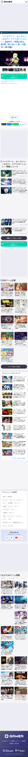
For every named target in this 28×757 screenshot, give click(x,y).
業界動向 (5, 512)
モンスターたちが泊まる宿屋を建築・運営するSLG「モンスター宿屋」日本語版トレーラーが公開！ (20, 294)
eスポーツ (12, 512)
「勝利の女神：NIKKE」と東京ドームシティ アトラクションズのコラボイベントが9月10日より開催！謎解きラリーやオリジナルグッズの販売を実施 (7, 684)
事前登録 (10, 496)
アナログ (20, 500)
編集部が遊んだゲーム (18, 522)
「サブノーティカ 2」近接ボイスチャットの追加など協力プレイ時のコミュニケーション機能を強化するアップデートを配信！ (20, 608)
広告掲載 (11, 743)
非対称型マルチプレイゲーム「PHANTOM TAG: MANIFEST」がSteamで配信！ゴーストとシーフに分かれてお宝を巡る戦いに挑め (21, 668)
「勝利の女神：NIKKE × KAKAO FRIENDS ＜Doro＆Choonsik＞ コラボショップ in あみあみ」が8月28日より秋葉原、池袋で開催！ (7, 360)
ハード (5, 503)
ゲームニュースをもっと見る (18, 458)
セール (5, 526)
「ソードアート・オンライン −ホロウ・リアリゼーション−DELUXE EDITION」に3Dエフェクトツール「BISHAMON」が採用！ (19, 181)
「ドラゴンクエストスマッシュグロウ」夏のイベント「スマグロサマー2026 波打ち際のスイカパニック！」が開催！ (20, 310)
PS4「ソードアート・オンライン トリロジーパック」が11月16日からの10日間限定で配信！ (19, 221)
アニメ (13, 509)
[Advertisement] (14, 17)
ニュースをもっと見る (14, 366)
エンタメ (11, 506)
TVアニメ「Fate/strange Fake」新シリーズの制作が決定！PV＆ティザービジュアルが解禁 (7, 637)
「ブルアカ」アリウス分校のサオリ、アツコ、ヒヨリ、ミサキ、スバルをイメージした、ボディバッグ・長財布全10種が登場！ (20, 593)
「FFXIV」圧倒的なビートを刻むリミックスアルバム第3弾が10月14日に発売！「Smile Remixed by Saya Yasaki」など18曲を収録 (21, 684)
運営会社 (17, 743)
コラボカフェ (6, 509)
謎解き (5, 506)
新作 (5, 496)
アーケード (13, 500)
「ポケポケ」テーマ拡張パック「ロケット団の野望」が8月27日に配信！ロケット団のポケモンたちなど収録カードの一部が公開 (7, 653)
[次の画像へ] (14, 58)
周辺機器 (11, 503)
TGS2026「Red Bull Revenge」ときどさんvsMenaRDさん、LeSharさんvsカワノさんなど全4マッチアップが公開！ (7, 607)
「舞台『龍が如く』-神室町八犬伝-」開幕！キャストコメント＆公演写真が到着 (7, 697)
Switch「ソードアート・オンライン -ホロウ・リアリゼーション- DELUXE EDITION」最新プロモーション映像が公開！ (19, 190)
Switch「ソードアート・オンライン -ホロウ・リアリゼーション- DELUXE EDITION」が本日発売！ (19, 172)
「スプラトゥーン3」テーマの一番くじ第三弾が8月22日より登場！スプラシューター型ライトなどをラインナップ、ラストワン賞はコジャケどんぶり (7, 312)
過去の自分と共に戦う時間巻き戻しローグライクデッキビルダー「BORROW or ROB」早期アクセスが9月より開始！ (7, 328)
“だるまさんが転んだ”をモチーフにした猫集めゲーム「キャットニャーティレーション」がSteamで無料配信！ (20, 698)
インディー (6, 500)
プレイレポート (11, 516)
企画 (10, 519)
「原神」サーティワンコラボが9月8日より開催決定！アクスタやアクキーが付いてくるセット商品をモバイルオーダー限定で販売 (7, 295)
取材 (5, 516)
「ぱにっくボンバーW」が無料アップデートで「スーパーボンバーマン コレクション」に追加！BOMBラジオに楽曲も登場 (7, 344)
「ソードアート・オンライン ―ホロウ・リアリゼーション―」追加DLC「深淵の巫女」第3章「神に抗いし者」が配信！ (14, 41)
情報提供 (24, 741)
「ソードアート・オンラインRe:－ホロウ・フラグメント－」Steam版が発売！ (19, 229)
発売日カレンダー (7, 522)
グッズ (16, 506)
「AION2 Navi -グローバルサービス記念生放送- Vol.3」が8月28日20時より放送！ (21, 326)
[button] (1, 69)
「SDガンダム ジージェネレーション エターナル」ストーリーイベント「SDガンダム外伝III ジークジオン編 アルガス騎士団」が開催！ (21, 638)
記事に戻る (14, 117)
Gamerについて (6, 741)
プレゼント (11, 526)
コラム (5, 519)
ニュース (5, 32)
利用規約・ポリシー (15, 741)
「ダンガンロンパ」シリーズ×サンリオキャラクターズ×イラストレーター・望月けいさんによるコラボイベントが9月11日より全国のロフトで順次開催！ (7, 593)
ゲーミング (17, 503)
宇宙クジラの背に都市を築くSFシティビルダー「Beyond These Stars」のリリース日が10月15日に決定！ (20, 343)
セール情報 (12, 578)
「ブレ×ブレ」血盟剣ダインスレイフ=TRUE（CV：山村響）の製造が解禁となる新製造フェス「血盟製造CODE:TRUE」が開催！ (21, 623)
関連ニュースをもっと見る (14, 238)
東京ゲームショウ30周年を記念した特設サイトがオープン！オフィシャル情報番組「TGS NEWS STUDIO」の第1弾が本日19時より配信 (7, 668)
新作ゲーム (4, 578)
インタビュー (20, 516)
